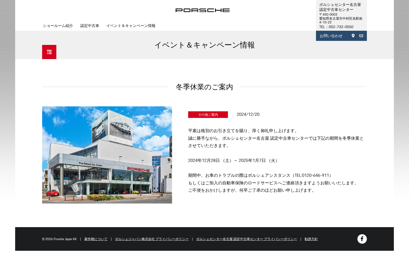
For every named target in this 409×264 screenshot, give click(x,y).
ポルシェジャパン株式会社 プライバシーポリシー (152, 239)
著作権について (95, 239)
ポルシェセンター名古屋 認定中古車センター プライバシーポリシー (246, 239)
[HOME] (203, 10)
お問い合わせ (331, 36)
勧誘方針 (311, 239)
